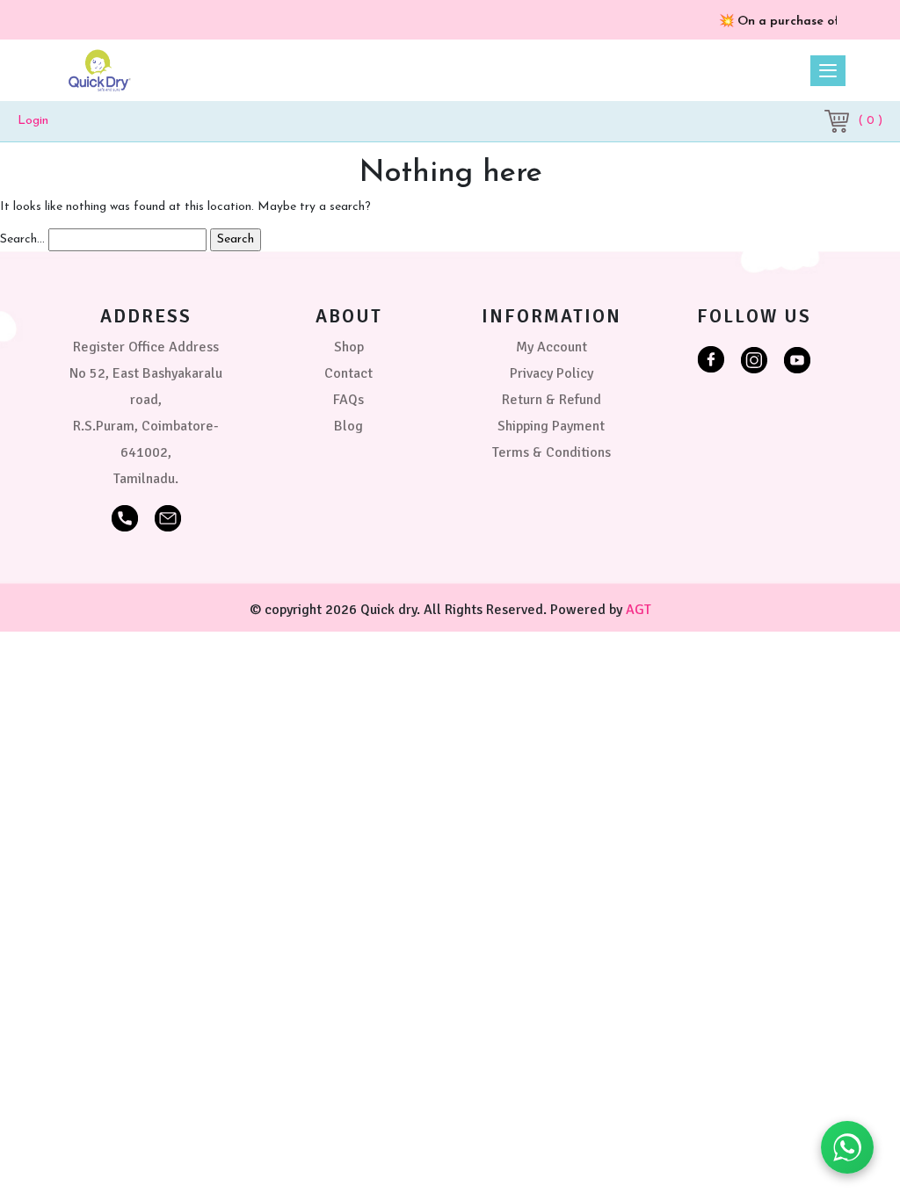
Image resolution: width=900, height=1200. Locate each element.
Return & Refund (551, 399)
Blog (348, 426)
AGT (638, 609)
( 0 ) (870, 120)
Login (33, 120)
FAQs (348, 399)
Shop (349, 347)
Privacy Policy (551, 373)
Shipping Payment (551, 426)
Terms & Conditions (551, 452)
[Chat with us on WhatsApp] (847, 1147)
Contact (348, 373)
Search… (22, 239)
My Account (551, 347)
